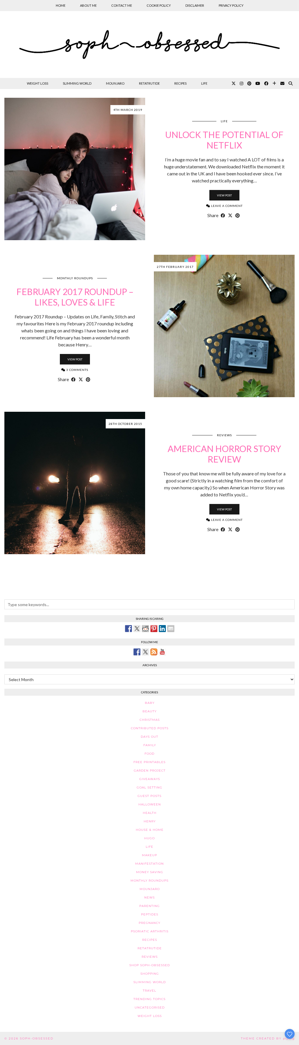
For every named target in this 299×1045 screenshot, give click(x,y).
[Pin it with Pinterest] (153, 628)
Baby (149, 703)
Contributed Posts (149, 728)
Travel (149, 990)
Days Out (149, 737)
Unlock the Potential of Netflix (224, 139)
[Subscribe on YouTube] (162, 651)
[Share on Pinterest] (237, 215)
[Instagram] (241, 83)
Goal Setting (149, 787)
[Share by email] (170, 628)
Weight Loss (37, 83)
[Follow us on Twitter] (145, 651)
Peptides (149, 914)
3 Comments (76, 369)
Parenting (149, 906)
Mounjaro (115, 83)
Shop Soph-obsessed (149, 965)
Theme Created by (268, 1038)
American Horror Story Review (224, 453)
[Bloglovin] (274, 83)
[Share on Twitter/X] (230, 215)
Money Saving (149, 872)
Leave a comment (226, 205)
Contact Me (121, 5)
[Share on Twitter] (136, 628)
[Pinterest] (249, 83)
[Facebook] (266, 83)
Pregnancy (149, 923)
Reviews (224, 435)
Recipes (180, 83)
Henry (150, 821)
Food (149, 754)
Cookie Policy (159, 5)
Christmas (150, 720)
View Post (224, 195)
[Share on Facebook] (223, 215)
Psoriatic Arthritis (149, 931)
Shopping (149, 974)
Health (150, 813)
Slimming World (77, 83)
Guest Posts (149, 796)
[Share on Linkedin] (162, 628)
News (149, 897)
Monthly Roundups (75, 278)
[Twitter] (234, 83)
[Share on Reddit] (145, 628)
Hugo (149, 838)
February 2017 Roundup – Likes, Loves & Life (74, 296)
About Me (88, 5)
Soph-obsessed (36, 1038)
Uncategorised (150, 1007)
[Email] (282, 83)
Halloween (149, 804)
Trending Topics (149, 999)
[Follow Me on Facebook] (136, 651)
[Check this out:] (128, 628)
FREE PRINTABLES (149, 762)
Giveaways (149, 779)
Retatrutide (149, 83)
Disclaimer (194, 5)
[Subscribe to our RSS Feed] (153, 651)
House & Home (150, 830)
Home (60, 5)
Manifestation (149, 864)
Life (204, 83)
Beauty (149, 711)
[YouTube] (257, 83)
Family (149, 745)
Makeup (149, 855)
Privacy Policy (231, 5)
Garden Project (150, 770)
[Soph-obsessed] (149, 44)
